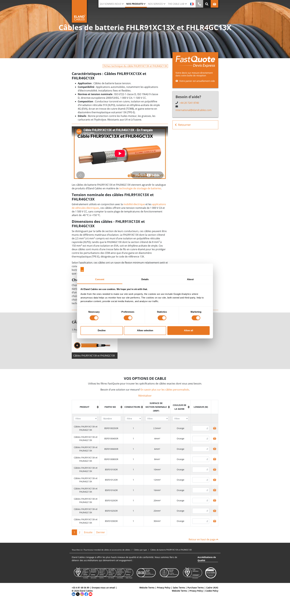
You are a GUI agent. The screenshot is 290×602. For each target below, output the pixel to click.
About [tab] (190, 279)
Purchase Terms (195, 587)
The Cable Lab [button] (176, 3)
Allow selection (145, 330)
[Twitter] (78, 593)
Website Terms (147, 587)
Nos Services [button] (155, 3)
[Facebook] (86, 593)
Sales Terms (179, 587)
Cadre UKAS (212, 587)
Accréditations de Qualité (207, 559)
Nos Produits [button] (134, 3)
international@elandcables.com (194, 110)
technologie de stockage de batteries (140, 188)
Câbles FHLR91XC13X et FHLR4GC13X (94, 355)
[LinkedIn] (73, 593)
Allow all (188, 330)
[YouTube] (90, 593)
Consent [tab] (99, 279)
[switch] (128, 318)
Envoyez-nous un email (103, 587)
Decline (102, 330)
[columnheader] (86, 407)
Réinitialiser (145, 395)
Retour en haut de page (202, 539)
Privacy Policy (163, 587)
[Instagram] (82, 593)
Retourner (184, 125)
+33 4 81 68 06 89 (80, 587)
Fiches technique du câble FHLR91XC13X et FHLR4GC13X (135, 66)
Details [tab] (145, 279)
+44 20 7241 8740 (189, 102)
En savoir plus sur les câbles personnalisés (165, 389)
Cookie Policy (211, 590)
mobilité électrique (134, 204)
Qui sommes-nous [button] (110, 3)
